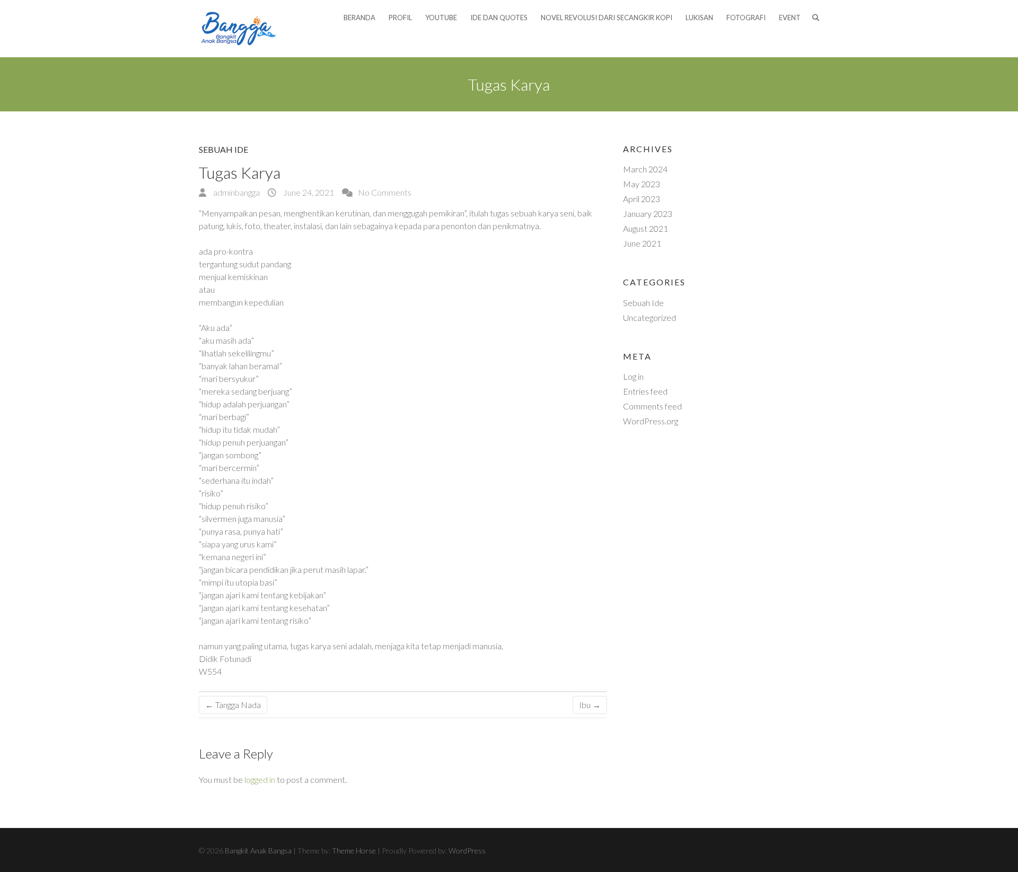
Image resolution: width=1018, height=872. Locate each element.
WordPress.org (650, 421)
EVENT (790, 17)
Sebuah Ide (223, 149)
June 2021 (642, 243)
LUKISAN (699, 17)
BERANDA (359, 17)
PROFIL (400, 17)
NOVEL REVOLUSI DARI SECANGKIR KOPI (606, 17)
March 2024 (645, 169)
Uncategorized (649, 317)
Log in (633, 376)
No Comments (384, 192)
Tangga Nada (233, 705)
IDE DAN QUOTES (499, 17)
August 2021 (645, 228)
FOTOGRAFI (746, 17)
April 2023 (641, 199)
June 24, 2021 (308, 192)
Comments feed (652, 406)
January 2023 (647, 213)
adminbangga (236, 192)
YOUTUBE (441, 17)
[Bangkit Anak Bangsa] (238, 28)
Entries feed (645, 391)
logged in (259, 779)
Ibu (590, 705)
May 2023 (641, 184)
